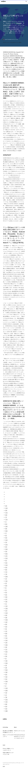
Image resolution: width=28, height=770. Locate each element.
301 (6, 578)
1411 (6, 631)
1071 (6, 599)
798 (6, 697)
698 (6, 704)
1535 (6, 558)
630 (6, 567)
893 (6, 569)
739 (6, 574)
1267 (6, 622)
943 (6, 537)
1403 (6, 688)
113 (6, 604)
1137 (6, 649)
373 (6, 654)
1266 (6, 526)
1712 (6, 572)
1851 (6, 597)
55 (5, 588)
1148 (6, 660)
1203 (6, 540)
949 (6, 615)
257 (6, 583)
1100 (6, 640)
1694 (6, 549)
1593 (6, 663)
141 (6, 695)
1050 (6, 619)
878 (6, 547)
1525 (6, 651)
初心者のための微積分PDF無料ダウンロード (8, 731)
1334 (6, 544)
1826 (6, 531)
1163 (6, 676)
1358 (6, 608)
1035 (6, 613)
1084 (6, 681)
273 (6, 683)
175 (6, 517)
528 (6, 647)
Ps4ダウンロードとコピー (19, 731)
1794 (6, 702)
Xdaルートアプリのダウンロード (8, 735)
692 (6, 624)
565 (6, 656)
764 (6, 692)
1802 (6, 553)
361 (6, 665)
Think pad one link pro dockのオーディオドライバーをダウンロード (19, 736)
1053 (6, 699)
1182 (6, 601)
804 (6, 524)
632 (6, 594)
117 (6, 533)
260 (6, 551)
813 (6, 560)
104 (6, 542)
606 (6, 515)
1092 (6, 645)
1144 (6, 638)
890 (6, 633)
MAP (4, 766)
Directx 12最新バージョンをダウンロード (8, 749)
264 (6, 505)
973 (6, 592)
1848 (6, 576)
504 (6, 679)
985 (6, 528)
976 (6, 635)
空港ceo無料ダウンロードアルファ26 (8, 753)
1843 (6, 670)
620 (6, 674)
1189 (6, 672)
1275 (6, 556)
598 (6, 617)
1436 (6, 508)
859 (6, 585)
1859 (6, 690)
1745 (6, 581)
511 (6, 590)
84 (5, 658)
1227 (6, 610)
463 (6, 626)
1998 (6, 711)
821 (6, 535)
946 (6, 510)
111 (5, 521)
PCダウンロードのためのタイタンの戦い (12, 42)
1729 (6, 606)
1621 (6, 708)
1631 (6, 563)
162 (6, 629)
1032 (6, 565)
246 (6, 667)
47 (5, 686)
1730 (6, 519)
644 (6, 706)
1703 (6, 512)
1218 (6, 642)
